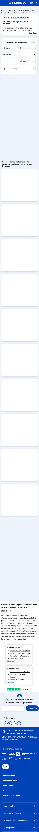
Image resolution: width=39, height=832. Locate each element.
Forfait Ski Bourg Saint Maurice (20, 651)
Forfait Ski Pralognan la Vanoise (20, 653)
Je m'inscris (32, 708)
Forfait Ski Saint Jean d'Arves (19, 656)
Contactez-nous (8, 776)
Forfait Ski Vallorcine (17, 680)
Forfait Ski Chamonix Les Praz (20, 672)
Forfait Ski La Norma (17, 658)
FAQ (3, 791)
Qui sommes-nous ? (10, 781)
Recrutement (7, 786)
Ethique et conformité (11, 796)
